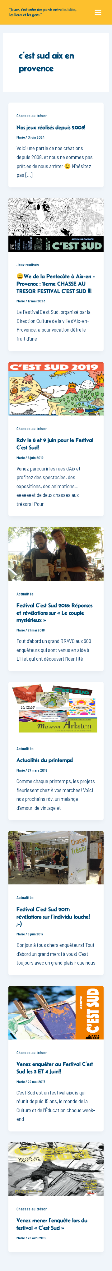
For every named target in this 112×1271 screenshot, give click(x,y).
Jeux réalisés (27, 264)
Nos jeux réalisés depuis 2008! (50, 127)
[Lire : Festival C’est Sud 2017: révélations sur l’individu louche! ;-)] (56, 857)
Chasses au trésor (31, 115)
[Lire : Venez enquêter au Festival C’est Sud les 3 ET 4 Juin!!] (56, 1012)
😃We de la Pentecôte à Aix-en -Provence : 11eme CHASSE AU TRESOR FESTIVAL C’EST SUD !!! (55, 283)
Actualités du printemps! (44, 760)
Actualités (25, 593)
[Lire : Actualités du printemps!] (56, 708)
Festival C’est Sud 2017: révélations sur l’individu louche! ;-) (53, 916)
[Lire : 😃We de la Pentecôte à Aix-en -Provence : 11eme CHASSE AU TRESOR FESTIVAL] (56, 224)
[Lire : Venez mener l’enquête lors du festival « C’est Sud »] (56, 1168)
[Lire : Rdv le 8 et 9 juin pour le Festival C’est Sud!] (56, 388)
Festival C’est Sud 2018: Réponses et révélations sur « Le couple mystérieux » (54, 612)
